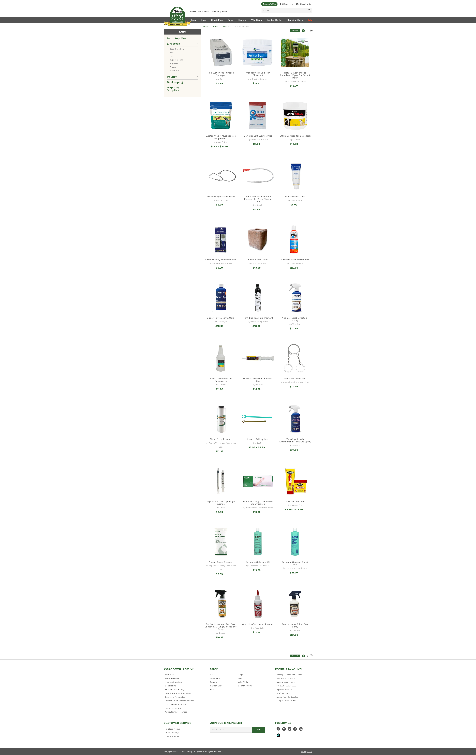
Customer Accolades (175, 697)
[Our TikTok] (278, 735)
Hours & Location (173, 682)
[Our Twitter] (289, 729)
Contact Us (170, 686)
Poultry (172, 76)
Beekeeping (175, 82)
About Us (169, 674)
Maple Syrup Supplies (175, 89)
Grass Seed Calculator (176, 704)
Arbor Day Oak (172, 678)
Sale (310, 20)
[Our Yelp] (295, 729)
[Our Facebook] (278, 729)
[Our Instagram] (284, 729)
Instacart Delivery (199, 12)
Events (215, 12)
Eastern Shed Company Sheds (179, 700)
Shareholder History (174, 689)
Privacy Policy (306, 752)
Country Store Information (178, 693)
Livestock (173, 43)
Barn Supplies (176, 38)
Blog (224, 12)
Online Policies (172, 736)
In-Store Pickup (172, 729)
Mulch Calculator (173, 708)
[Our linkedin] (301, 729)
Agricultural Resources (176, 712)
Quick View (220, 90)
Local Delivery (171, 732)
